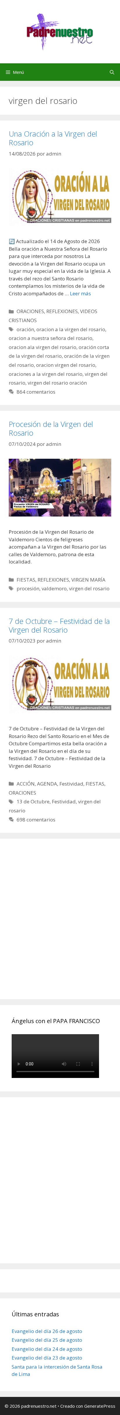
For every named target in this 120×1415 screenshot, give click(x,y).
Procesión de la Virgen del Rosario (51, 428)
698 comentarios (36, 819)
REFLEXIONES (62, 311)
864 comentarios (36, 391)
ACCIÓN (26, 783)
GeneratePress (99, 1406)
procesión (28, 588)
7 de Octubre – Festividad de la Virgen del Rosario (59, 625)
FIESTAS (26, 579)
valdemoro (54, 588)
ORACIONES (30, 311)
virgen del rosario (89, 588)
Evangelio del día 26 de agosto (47, 1331)
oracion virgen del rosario (65, 365)
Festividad (71, 783)
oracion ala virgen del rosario (42, 347)
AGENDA (47, 783)
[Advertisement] (60, 925)
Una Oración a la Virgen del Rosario (53, 138)
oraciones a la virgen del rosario (45, 374)
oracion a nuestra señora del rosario (50, 338)
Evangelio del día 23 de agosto (47, 1357)
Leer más (80, 293)
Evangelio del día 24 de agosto (47, 1349)
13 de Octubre (33, 801)
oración (25, 329)
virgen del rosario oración (57, 382)
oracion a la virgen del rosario (70, 329)
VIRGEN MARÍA (88, 579)
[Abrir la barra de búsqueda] (112, 72)
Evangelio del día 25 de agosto (47, 1340)
